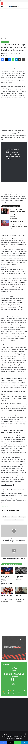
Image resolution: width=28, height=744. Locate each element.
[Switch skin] (26, 7)
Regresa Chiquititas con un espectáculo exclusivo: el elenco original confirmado (6, 597)
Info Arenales (4, 53)
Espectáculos (8, 38)
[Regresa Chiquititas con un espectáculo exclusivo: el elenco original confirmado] (7, 590)
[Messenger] (9, 59)
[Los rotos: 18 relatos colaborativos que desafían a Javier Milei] (21, 570)
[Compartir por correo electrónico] (19, 59)
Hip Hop (8, 520)
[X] (6, 59)
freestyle (22, 517)
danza (14, 517)
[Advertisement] (14, 22)
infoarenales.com (5, 736)
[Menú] (2, 7)
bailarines (6, 517)
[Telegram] (16, 59)
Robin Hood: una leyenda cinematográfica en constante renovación (20, 597)
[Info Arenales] (14, 6)
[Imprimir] (23, 59)
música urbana (18, 520)
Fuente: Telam (4, 506)
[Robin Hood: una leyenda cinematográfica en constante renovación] (21, 590)
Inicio (3, 38)
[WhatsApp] (13, 59)
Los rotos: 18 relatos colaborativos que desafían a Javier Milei (20, 576)
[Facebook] (2, 59)
